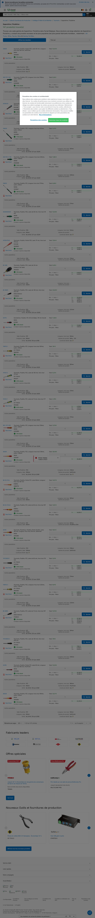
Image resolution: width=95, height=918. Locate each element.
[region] (48, 108)
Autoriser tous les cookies (58, 120)
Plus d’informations (45, 114)
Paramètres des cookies (38, 120)
